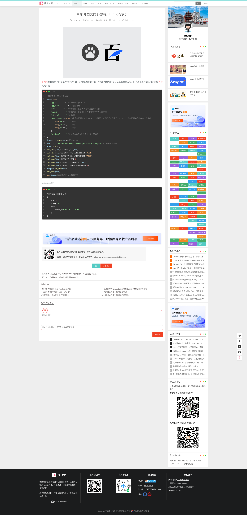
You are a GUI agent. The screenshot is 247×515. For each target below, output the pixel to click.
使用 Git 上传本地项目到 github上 (64, 277)
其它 (99, 3)
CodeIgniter (192, 185)
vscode (201, 169)
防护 (183, 189)
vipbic (172, 464)
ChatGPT (144, 3)
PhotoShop (201, 232)
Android (183, 197)
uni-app (174, 162)
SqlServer (174, 150)
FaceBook (201, 162)
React (192, 200)
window (183, 208)
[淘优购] (239, 341)
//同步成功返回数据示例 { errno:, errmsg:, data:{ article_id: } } (63, 205)
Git (201, 197)
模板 (201, 212)
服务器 (174, 217)
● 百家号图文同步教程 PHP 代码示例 (55, 292)
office (183, 244)
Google (183, 138)
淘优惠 (188, 461)
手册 (85, 3)
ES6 (192, 157)
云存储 (183, 166)
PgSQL (192, 146)
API (174, 244)
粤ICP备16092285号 (141, 511)
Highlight (201, 146)
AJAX (192, 240)
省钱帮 (134, 3)
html (201, 204)
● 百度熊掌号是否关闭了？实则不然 (55, 295)
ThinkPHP (183, 240)
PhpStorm (201, 220)
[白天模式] (239, 335)
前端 (65, 3)
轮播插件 (201, 224)
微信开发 (183, 217)
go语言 (174, 197)
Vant (192, 138)
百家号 (45, 82)
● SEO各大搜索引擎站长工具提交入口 (56, 289)
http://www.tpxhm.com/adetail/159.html (110, 257)
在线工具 (108, 3)
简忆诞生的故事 (60, 502)
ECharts (192, 208)
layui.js (192, 228)
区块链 (201, 201)
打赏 (96, 266)
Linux (183, 142)
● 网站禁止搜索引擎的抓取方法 (114, 292)
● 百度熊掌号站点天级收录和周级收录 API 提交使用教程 (124, 289)
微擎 (174, 158)
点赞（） (106, 266)
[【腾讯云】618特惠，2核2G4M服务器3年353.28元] (102, 236)
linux (174, 208)
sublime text (174, 228)
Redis (174, 185)
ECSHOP (192, 216)
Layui (183, 200)
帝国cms (183, 185)
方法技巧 (174, 189)
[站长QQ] (239, 357)
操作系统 (192, 232)
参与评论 (158, 334)
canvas (192, 162)
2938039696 (148, 486)
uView (201, 150)
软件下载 (192, 189)
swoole (201, 181)
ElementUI (201, 138)
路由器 (183, 177)
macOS (192, 142)
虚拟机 (201, 185)
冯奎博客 (173, 461)
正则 (192, 220)
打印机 (174, 138)
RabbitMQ (183, 173)
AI (201, 193)
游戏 (201, 158)
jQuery (201, 236)
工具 (183, 228)
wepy (183, 157)
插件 (174, 177)
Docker (174, 173)
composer (201, 173)
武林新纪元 (188, 464)
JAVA (192, 197)
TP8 (183, 146)
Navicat (174, 146)
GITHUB (201, 208)
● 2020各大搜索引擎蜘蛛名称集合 (115, 295)
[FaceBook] (239, 346)
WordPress (183, 162)
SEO (118, 20)
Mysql (183, 204)
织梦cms (201, 244)
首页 (58, 3)
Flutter (201, 166)
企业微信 (192, 150)
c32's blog (179, 464)
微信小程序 (192, 244)
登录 (206, 3)
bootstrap (174, 212)
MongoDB (201, 154)
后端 (75, 3)
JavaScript (201, 189)
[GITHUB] (239, 352)
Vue (192, 181)
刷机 (192, 166)
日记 (92, 3)
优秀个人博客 (123, 3)
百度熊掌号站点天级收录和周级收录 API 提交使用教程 (73, 274)
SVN (192, 173)
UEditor (183, 212)
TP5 (174, 240)
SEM (174, 166)
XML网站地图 (183, 480)
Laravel (174, 204)
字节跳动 (183, 150)
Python (201, 228)
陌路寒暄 (181, 461)
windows (201, 142)
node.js (192, 204)
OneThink (201, 177)
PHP (160, 82)
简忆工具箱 (196, 461)
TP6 (192, 177)
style (201, 216)
